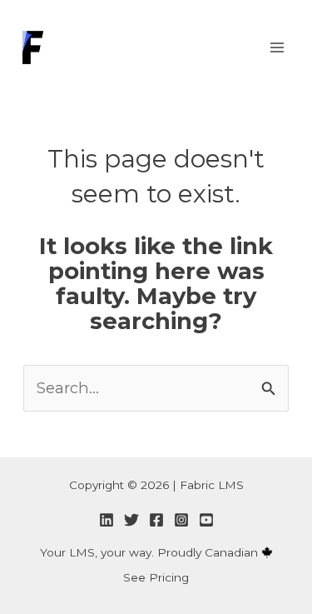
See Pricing (156, 577)
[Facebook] (156, 519)
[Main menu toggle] (276, 47)
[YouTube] (206, 519)
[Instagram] (181, 519)
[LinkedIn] (106, 519)
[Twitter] (131, 519)
